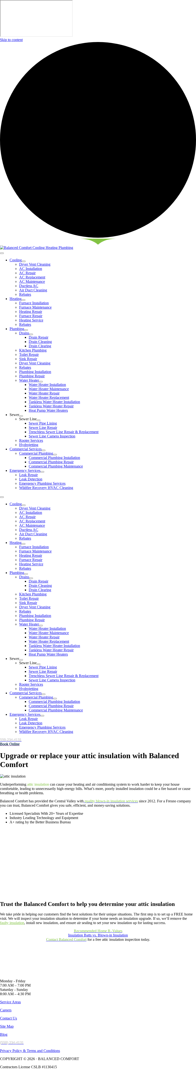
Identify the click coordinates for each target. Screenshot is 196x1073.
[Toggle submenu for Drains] (31, 334)
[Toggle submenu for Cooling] (24, 261)
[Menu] (2, 253)
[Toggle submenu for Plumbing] (26, 330)
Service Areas (10, 1002)
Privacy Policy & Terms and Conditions (30, 1051)
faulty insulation (12, 923)
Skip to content (11, 40)
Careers (5, 1010)
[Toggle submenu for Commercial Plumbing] (55, 454)
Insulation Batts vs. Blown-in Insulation (98, 935)
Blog (3, 1034)
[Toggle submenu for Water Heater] (41, 381)
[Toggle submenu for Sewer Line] (38, 420)
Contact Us (8, 1018)
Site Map (7, 1026)
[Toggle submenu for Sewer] (21, 416)
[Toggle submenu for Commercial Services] (43, 450)
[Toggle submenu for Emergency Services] (42, 472)
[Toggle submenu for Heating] (23, 300)
